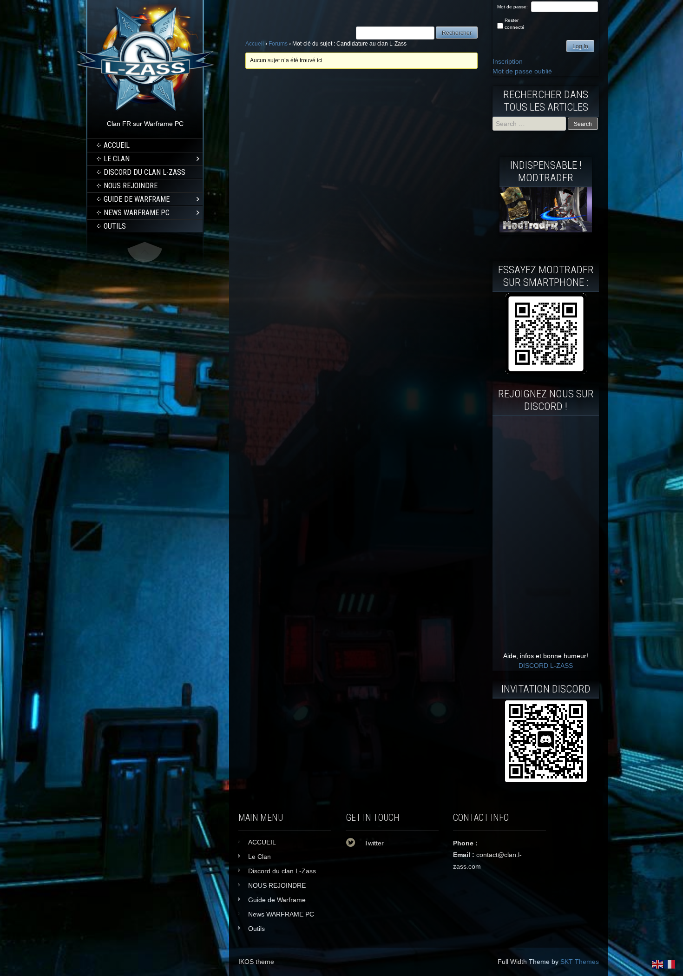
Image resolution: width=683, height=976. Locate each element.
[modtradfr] (546, 334)
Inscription (508, 61)
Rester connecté (515, 24)
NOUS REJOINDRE (131, 185)
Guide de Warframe (137, 199)
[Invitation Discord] (546, 741)
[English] (658, 964)
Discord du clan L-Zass (144, 172)
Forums (278, 43)
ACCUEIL (117, 145)
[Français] (670, 964)
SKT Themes (579, 961)
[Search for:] (530, 123)
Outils (115, 226)
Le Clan (117, 158)
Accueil (254, 43)
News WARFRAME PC (137, 212)
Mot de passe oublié (522, 71)
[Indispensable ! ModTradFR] (545, 230)
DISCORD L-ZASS (546, 665)
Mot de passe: (512, 6)
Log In (580, 46)
